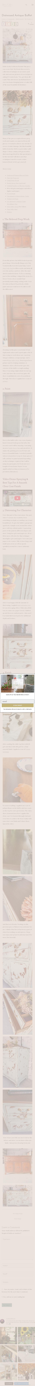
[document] (17, 693)
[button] (33, 676)
